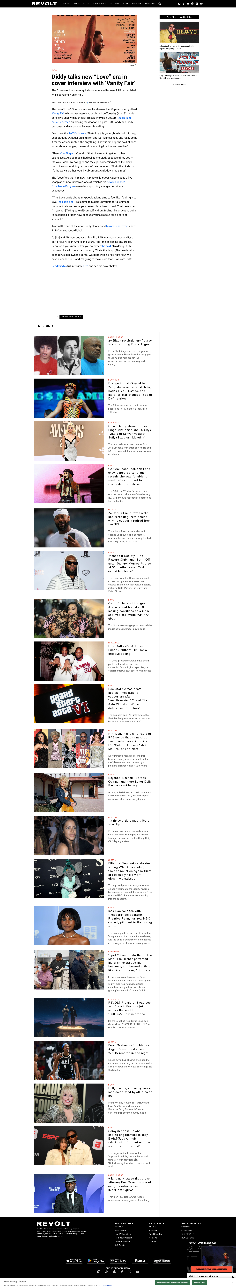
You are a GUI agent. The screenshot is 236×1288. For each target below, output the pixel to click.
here (85, 266)
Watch (76, 4)
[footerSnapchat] (114, 1274)
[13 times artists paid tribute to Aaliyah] (69, 835)
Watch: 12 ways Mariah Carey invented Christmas (203, 1277)
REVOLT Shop (188, 1238)
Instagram (179, 3)
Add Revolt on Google (99, 102)
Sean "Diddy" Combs (71, 317)
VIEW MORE (179, 84)
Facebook (192, 3)
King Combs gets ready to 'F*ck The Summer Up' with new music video (178, 76)
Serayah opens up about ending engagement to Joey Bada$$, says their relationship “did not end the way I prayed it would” (129, 1138)
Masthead (153, 1230)
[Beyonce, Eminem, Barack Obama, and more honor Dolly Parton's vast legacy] (69, 792)
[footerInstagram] (99, 1274)
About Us (153, 1226)
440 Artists (120, 1245)
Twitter (196, 3)
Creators (136, 4)
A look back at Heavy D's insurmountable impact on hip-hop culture (177, 47)
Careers (152, 1241)
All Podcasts (120, 1230)
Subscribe (150, 4)
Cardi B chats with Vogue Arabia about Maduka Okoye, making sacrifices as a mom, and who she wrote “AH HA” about (129, 610)
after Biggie (66, 153)
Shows (66, 4)
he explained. (66, 201)
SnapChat (188, 3)
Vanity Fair (58, 113)
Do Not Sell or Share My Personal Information (172, 1282)
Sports (112, 510)
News (125, 4)
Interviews (113, 952)
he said (106, 246)
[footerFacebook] (122, 1274)
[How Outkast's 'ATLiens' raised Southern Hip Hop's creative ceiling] (69, 661)
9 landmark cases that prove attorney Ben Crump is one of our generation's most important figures (129, 1184)
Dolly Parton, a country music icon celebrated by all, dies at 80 (130, 1092)
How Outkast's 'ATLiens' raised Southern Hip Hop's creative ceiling (127, 650)
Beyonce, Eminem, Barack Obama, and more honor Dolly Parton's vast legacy (129, 781)
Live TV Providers (123, 1234)
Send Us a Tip (155, 1234)
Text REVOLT (187, 1234)
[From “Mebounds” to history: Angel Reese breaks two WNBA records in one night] (69, 1060)
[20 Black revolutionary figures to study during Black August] (69, 355)
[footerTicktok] (106, 1274)
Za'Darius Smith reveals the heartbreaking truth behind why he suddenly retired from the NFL (129, 518)
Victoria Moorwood (64, 103)
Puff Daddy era (77, 133)
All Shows (119, 1226)
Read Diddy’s (59, 266)
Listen (86, 4)
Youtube (201, 4)
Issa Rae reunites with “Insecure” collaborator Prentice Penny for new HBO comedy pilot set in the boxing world (130, 918)
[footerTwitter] (130, 1274)
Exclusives (114, 4)
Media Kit (153, 1238)
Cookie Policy (107, 1285)
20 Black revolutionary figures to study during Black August (130, 342)
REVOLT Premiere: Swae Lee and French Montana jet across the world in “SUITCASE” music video (129, 1008)
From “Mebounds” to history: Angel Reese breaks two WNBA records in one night (129, 1049)
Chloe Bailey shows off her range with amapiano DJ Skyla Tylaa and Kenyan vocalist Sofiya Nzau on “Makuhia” (130, 431)
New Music (113, 380)
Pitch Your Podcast (123, 1238)
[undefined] (179, 32)
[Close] (232, 1282)
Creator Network (122, 1241)
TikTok (184, 3)
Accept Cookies (199, 1282)
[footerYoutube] (137, 1274)
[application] (211, 1259)
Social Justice (99, 4)
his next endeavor (116, 226)
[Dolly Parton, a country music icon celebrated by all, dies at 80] (69, 1103)
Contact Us (186, 1230)
